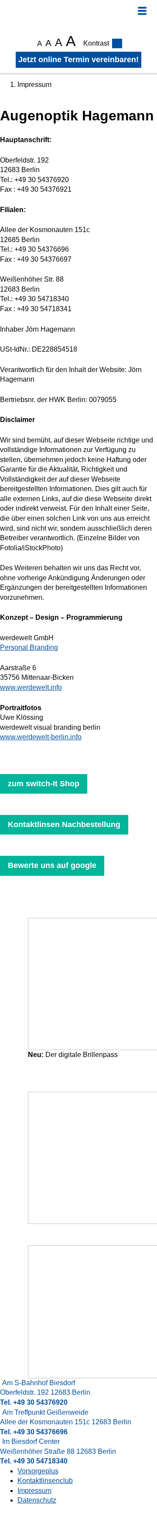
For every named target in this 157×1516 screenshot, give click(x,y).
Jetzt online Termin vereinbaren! (78, 59)
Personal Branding (29, 647)
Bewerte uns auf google (52, 865)
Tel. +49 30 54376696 (34, 1432)
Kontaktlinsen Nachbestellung (64, 824)
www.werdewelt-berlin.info (41, 737)
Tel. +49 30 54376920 (34, 1402)
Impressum (34, 1490)
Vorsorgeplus (37, 1471)
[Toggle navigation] (142, 11)
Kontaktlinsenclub (45, 1480)
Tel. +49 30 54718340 (34, 1461)
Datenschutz (36, 1500)
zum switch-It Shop (43, 783)
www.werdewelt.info (31, 687)
